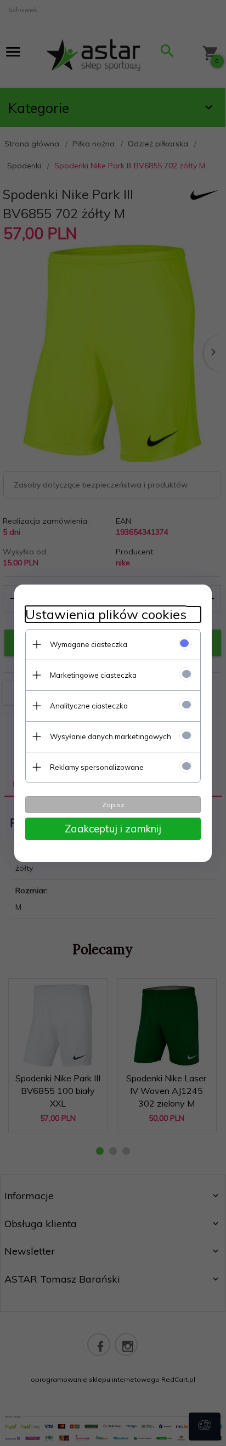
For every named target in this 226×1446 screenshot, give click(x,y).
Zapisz (113, 805)
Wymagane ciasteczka (88, 644)
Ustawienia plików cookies (106, 614)
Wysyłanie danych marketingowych (110, 736)
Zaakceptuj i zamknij (113, 828)
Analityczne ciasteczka (89, 705)
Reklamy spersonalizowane (97, 767)
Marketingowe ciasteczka (93, 675)
